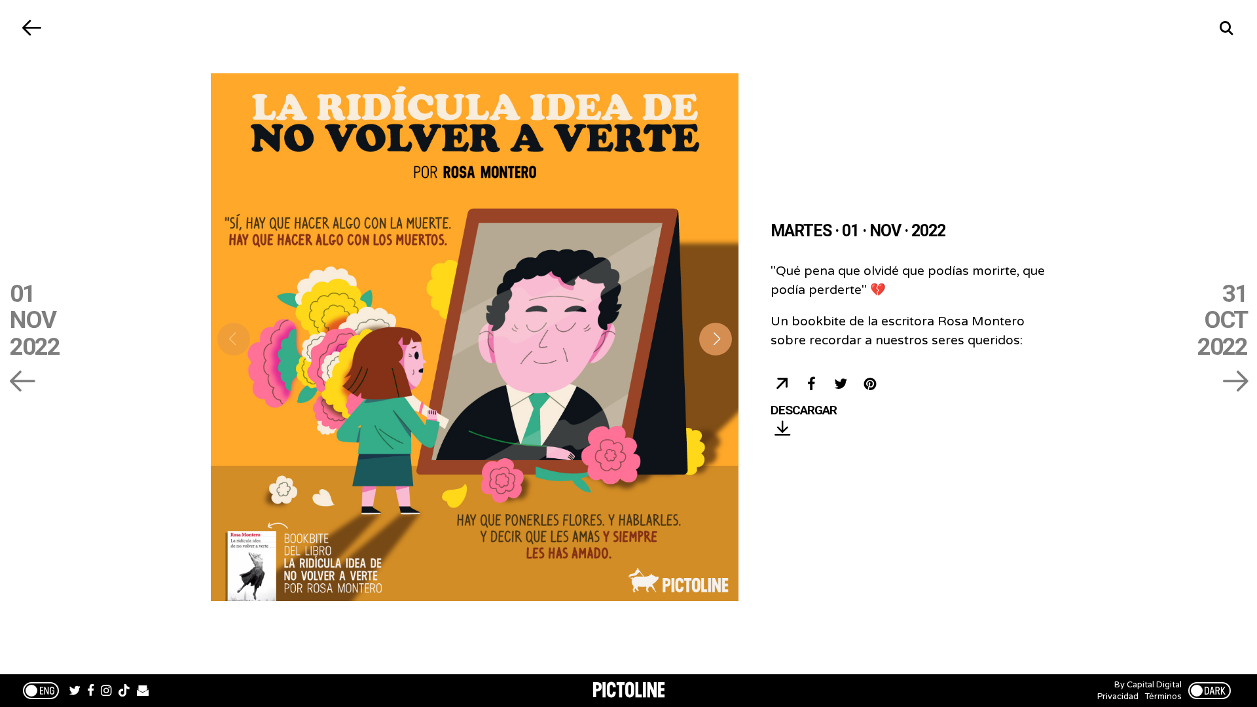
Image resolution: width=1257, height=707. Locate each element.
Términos (1163, 696)
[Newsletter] (143, 691)
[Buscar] (1226, 28)
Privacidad (1118, 696)
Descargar (804, 411)
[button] (715, 339)
